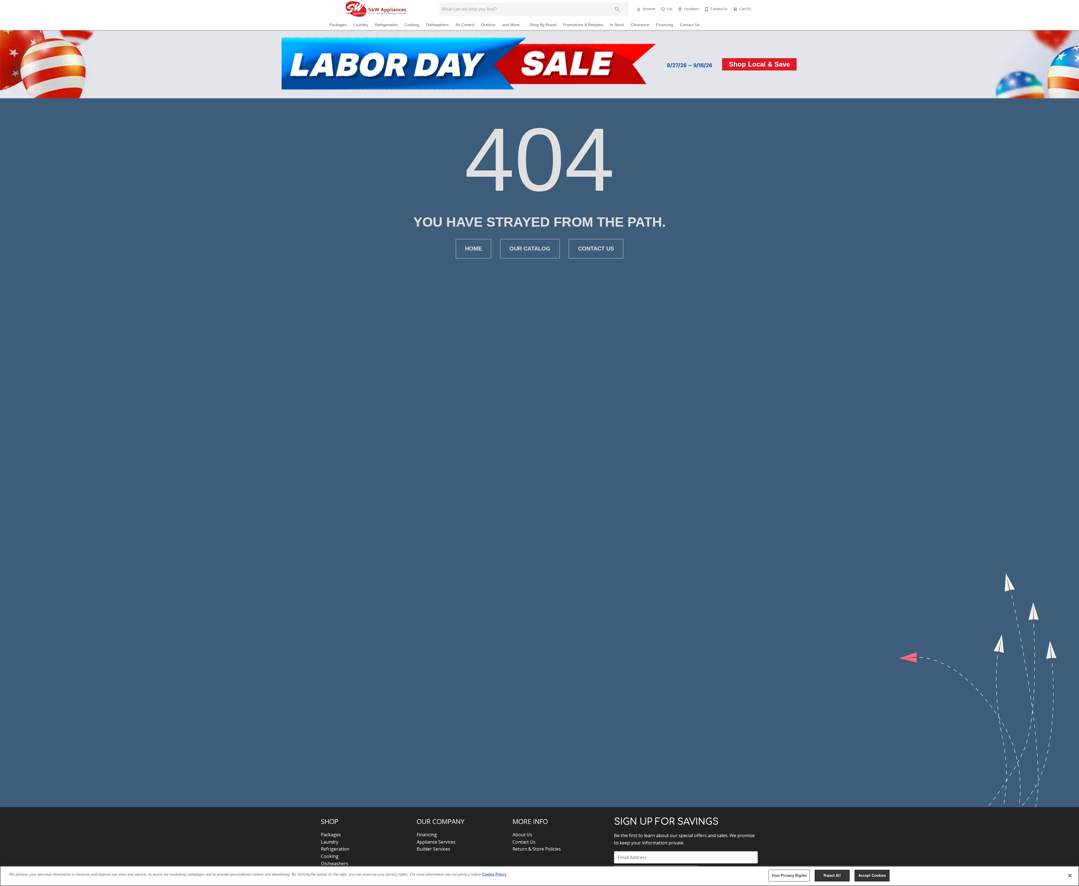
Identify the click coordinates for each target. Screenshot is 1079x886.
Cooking (412, 25)
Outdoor (488, 25)
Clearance (640, 25)
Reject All (832, 875)
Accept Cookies (872, 875)
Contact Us (690, 25)
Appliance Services (436, 842)
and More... (512, 25)
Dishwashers (437, 25)
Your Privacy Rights (789, 875)
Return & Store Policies (537, 849)
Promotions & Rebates (583, 25)
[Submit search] (617, 9)
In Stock (617, 25)
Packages (338, 25)
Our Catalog (529, 248)
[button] (638, 9)
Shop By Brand (543, 25)
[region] (539, 876)
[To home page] (376, 9)
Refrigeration (386, 25)
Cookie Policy (494, 874)
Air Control (464, 25)
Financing (664, 25)
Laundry (360, 25)
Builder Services (433, 849)
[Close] (1070, 875)
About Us (522, 835)
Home (473, 248)
